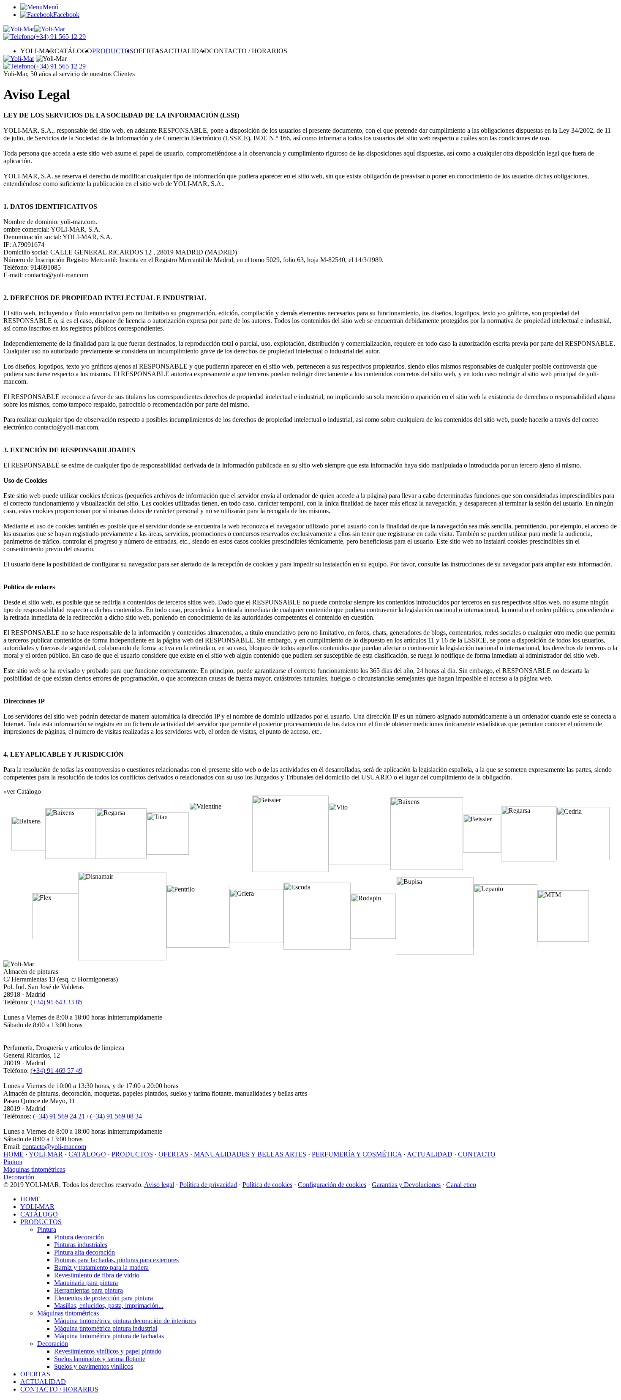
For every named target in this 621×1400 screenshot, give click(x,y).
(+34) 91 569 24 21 (59, 1116)
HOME (13, 1154)
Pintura (12, 1161)
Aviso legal (159, 1184)
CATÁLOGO (73, 51)
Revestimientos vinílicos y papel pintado (107, 1351)
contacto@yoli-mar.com (54, 1146)
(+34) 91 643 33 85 (56, 1002)
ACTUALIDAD (186, 51)
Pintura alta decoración (84, 1252)
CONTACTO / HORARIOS (248, 51)
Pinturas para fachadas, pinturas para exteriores (116, 1259)
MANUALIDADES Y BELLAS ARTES (250, 1154)
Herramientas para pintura (88, 1290)
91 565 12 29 (60, 36)
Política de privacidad (208, 1184)
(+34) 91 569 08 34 (116, 1116)
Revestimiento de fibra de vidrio (96, 1275)
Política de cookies (267, 1184)
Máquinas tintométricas (34, 1169)
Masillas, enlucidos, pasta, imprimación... (108, 1305)
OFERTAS (148, 51)
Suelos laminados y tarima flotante (99, 1358)
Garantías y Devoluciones (406, 1184)
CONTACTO (477, 1154)
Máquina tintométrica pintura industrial (105, 1328)
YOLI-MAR (37, 51)
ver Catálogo (22, 791)
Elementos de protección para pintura (103, 1298)
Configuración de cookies (332, 1184)
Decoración (18, 1177)
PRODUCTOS (112, 51)
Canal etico (461, 1184)
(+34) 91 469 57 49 (56, 1070)
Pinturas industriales (80, 1244)
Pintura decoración (79, 1237)
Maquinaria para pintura (86, 1282)
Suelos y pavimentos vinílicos (93, 1366)
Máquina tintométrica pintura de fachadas (109, 1336)
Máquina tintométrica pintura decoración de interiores (125, 1320)
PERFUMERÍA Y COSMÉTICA (357, 1154)
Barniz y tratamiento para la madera (101, 1267)
